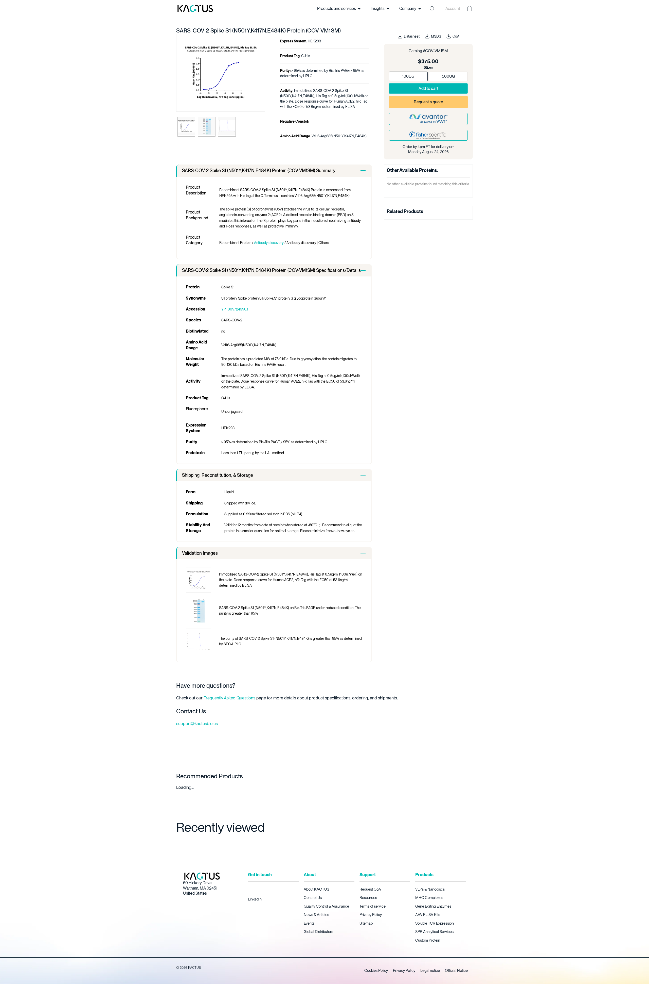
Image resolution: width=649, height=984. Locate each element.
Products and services (337, 8)
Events (309, 923)
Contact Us (313, 897)
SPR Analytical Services (434, 931)
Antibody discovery (269, 243)
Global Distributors (318, 931)
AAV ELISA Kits (427, 914)
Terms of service (372, 906)
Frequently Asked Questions (229, 697)
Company (408, 8)
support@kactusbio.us (197, 723)
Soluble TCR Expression (434, 923)
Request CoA (370, 889)
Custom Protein (427, 940)
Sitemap (366, 923)
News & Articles (316, 914)
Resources (368, 897)
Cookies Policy (376, 970)
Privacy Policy (370, 914)
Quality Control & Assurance (326, 906)
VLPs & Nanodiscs (430, 889)
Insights (378, 8)
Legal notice (430, 970)
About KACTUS (316, 889)
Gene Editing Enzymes (433, 906)
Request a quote (428, 102)
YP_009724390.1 (234, 309)
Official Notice (456, 970)
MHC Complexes (429, 897)
